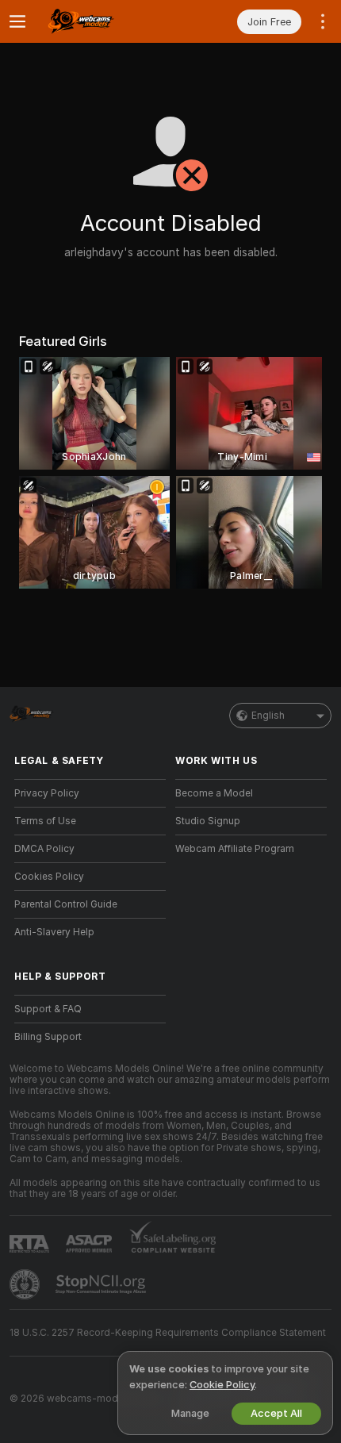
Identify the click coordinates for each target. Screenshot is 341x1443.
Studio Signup (207, 821)
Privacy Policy (46, 793)
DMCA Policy (44, 848)
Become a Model (214, 793)
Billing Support (48, 1036)
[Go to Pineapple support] (26, 1284)
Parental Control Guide (65, 904)
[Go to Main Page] (102, 21)
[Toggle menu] (17, 21)
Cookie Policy (222, 1385)
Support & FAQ (48, 1009)
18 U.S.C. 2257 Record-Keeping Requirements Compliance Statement (168, 1332)
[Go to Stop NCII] (102, 1284)
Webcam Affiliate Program (234, 848)
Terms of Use (45, 821)
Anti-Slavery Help (54, 932)
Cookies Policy (49, 876)
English (268, 715)
